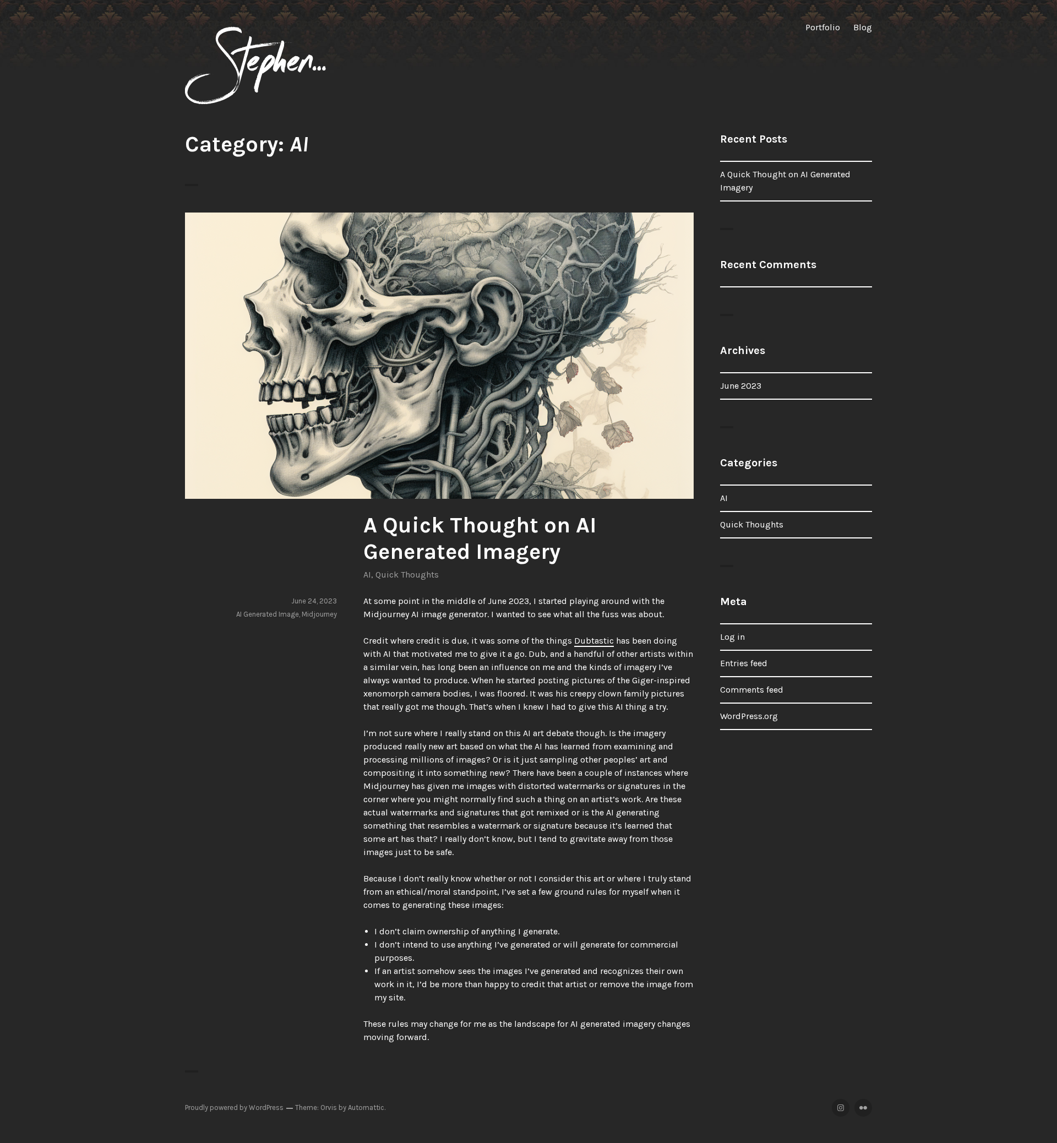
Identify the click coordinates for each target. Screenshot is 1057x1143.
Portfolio (822, 27)
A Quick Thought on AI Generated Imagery (479, 538)
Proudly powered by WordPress (234, 1107)
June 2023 (740, 385)
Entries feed (743, 663)
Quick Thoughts (407, 574)
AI (367, 574)
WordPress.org (749, 716)
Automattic (366, 1107)
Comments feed (751, 689)
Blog (862, 27)
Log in (732, 637)
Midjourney (319, 614)
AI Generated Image (267, 614)
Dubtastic (594, 640)
